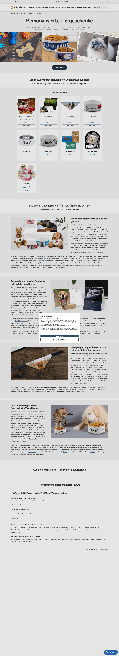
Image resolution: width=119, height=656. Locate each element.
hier (52, 331)
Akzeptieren (59, 336)
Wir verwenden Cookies (46, 316)
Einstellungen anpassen (59, 339)
